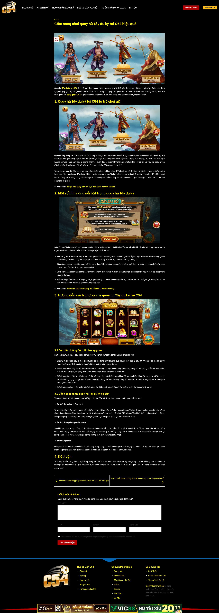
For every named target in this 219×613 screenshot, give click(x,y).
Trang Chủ (27, 7)
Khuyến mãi (85, 584)
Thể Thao (118, 593)
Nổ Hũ (56, 20)
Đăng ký (83, 571)
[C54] (10, 8)
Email (96, 525)
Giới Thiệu (152, 571)
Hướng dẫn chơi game (114, 7)
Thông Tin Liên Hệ (156, 580)
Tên (60, 525)
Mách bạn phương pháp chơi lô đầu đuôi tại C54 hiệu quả (83, 481)
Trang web (133, 525)
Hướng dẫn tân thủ (88, 589)
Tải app (83, 575)
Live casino (119, 575)
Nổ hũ (116, 584)
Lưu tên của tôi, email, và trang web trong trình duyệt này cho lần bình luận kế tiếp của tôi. (98, 537)
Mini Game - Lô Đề (122, 580)
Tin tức (133, 7)
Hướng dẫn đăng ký (63, 7)
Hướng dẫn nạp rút (87, 7)
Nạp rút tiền (85, 580)
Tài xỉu (117, 589)
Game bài (118, 571)
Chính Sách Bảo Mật (157, 575)
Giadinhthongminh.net (155, 586)
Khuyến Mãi (43, 7)
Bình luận (62, 503)
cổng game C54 (74, 94)
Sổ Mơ (117, 598)
